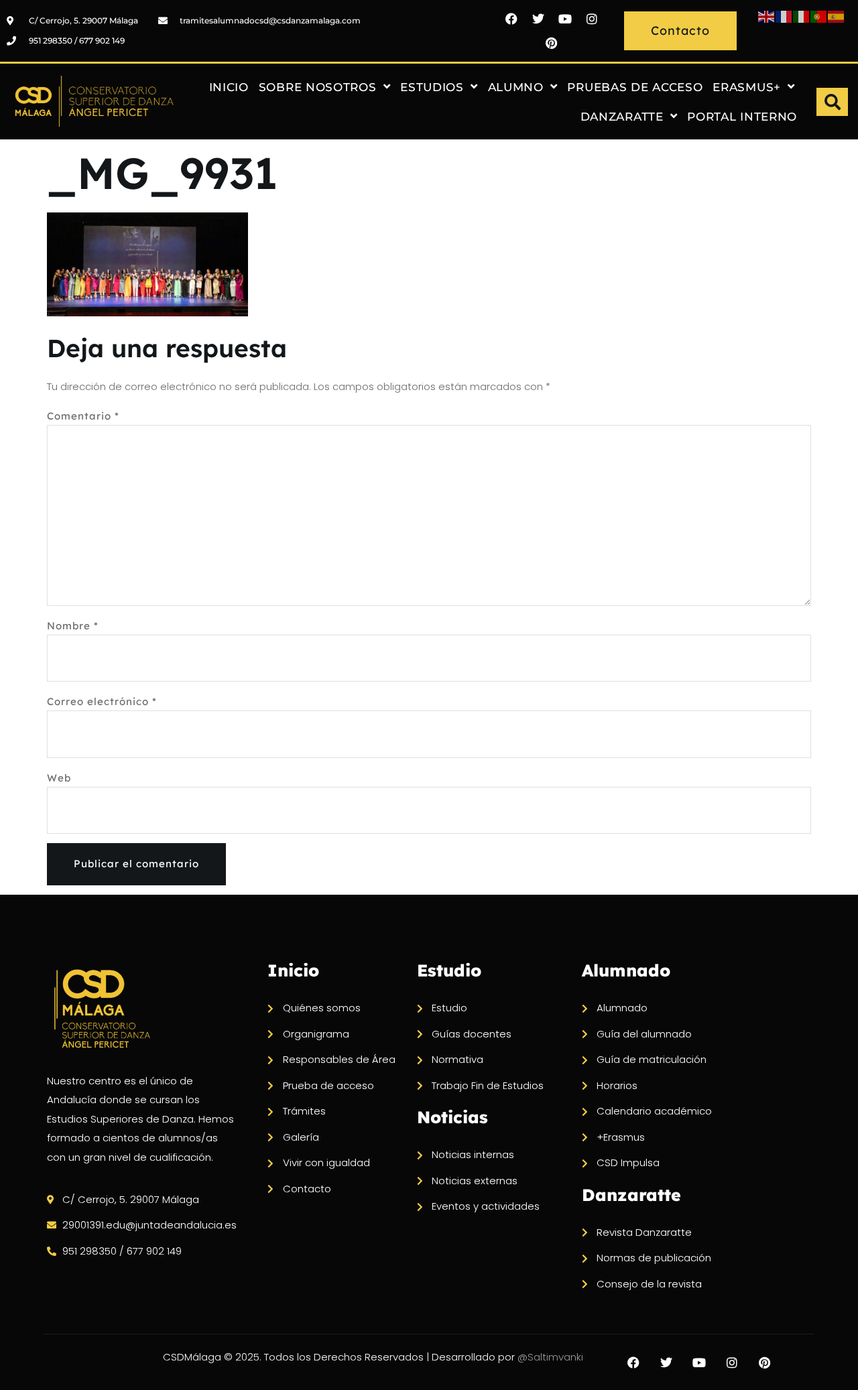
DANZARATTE (622, 116)
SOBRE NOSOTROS (318, 87)
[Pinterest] (552, 43)
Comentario (83, 416)
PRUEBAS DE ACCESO (634, 87)
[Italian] (801, 16)
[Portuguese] (819, 16)
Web (59, 778)
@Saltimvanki (550, 1357)
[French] (784, 16)
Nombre (73, 626)
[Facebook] (511, 19)
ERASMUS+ (747, 87)
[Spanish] (836, 16)
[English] (767, 16)
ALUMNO (516, 87)
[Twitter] (538, 19)
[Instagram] (592, 19)
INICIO (229, 87)
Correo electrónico (102, 701)
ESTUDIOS (432, 87)
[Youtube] (565, 19)
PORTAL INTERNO (742, 116)
